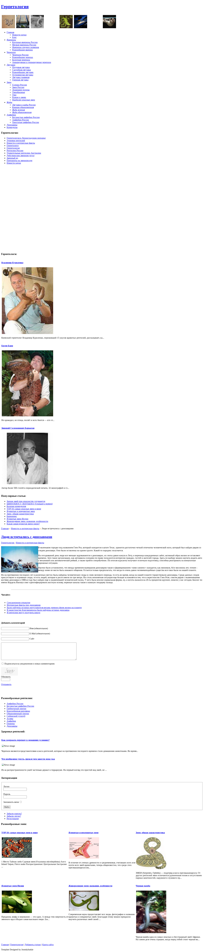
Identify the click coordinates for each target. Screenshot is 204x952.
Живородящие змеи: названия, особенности (27, 521)
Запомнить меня (11, 802)
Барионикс (12, 516)
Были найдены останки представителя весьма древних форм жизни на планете (44, 607)
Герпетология (15, 6)
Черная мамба (143, 886)
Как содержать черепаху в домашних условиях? (25, 740)
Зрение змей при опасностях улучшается (26, 501)
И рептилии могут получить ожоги (23, 612)
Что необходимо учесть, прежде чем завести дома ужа (28, 759)
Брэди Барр (7, 346)
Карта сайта (48, 944)
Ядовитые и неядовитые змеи (21, 511)
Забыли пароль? (14, 813)
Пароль (6, 794)
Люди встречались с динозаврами (26, 537)
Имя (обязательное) (39, 628)
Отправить (6, 684)
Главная (5, 528)
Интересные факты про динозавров (24, 605)
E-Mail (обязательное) (40, 633)
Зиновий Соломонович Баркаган (17, 428)
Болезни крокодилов (16, 506)
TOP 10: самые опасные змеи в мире (24, 509)
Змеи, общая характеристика (20, 514)
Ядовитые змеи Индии (17, 519)
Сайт (32, 638)
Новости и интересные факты (25, 528)
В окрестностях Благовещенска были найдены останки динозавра (38, 610)
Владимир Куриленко (12, 262)
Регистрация (13, 818)
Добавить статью (33, 944)
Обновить (6, 677)
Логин (6, 786)
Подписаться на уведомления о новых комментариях (29, 663)
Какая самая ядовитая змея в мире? (23, 524)
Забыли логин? (14, 816)
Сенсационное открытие (18, 602)
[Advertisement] (152, 8)
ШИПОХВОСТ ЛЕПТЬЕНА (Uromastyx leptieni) (30, 504)
